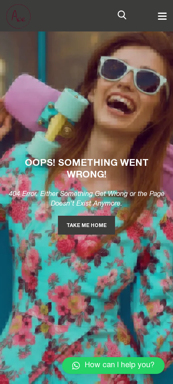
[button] (113, 365)
